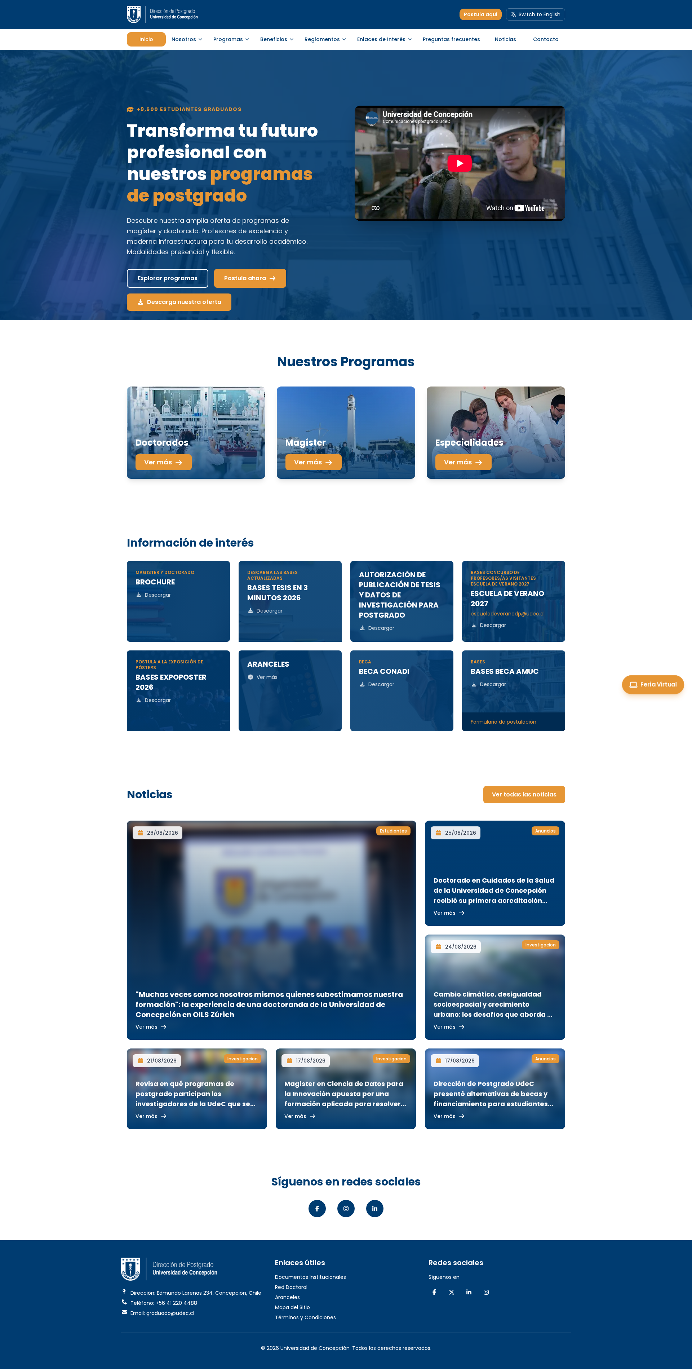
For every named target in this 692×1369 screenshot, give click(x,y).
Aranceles (287, 1297)
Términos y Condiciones (305, 1317)
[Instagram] (346, 1208)
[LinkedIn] (374, 1208)
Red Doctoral (291, 1287)
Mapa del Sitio (292, 1307)
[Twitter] (451, 1292)
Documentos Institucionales (310, 1277)
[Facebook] (317, 1208)
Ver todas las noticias (524, 794)
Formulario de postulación (503, 721)
